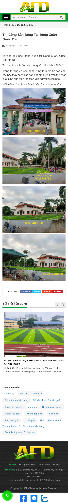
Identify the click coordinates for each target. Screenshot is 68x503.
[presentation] (57, 305)
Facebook (25, 291)
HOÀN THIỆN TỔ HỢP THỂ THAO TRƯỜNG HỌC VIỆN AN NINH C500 (34, 362)
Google (47, 291)
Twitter (37, 291)
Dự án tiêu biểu (25, 24)
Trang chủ (9, 24)
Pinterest (58, 291)
